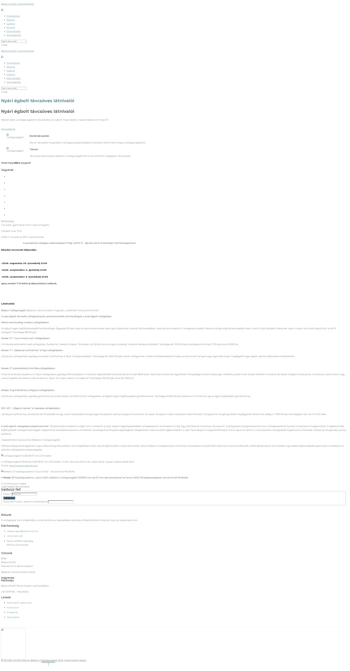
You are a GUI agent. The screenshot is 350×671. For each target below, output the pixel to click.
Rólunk (11, 20)
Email (7, 494)
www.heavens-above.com (23, 465)
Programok (13, 16)
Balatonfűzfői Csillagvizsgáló (17, 4)
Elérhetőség (14, 31)
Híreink (11, 27)
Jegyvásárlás (14, 35)
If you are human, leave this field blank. (25, 501)
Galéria (11, 23)
